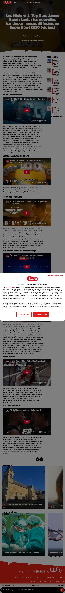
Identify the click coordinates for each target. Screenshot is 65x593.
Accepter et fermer (41, 314)
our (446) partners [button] (10, 287)
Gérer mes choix (24, 314)
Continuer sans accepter (55, 276)
